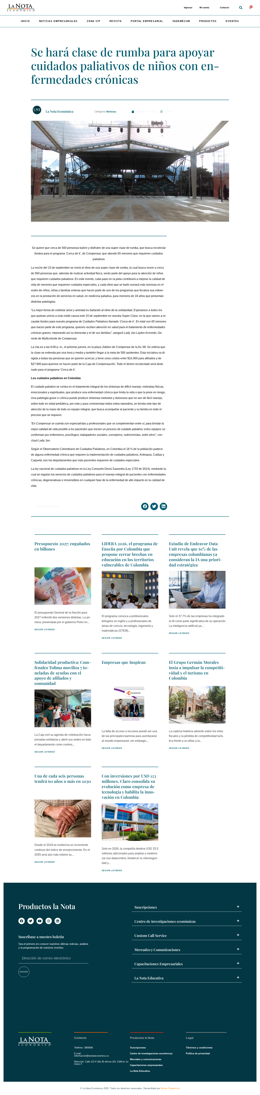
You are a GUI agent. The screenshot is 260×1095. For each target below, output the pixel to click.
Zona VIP (93, 21)
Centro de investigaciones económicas (165, 921)
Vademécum (181, 21)
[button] (241, 8)
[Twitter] (30, 921)
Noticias (111, 111)
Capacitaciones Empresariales (158, 963)
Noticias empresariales (58, 21)
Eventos (232, 21)
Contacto (224, 7)
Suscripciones (145, 907)
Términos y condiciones (199, 1047)
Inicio (25, 21)
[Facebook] (21, 921)
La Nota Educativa (148, 977)
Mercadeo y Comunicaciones (157, 949)
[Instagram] (48, 921)
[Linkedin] (57, 921)
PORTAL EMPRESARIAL (147, 21)
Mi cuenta (204, 7)
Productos (207, 21)
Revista (115, 21)
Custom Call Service (150, 935)
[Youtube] (39, 921)
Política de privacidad (198, 1053)
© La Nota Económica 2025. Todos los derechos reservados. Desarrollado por (130, 1088)
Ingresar (188, 7)
